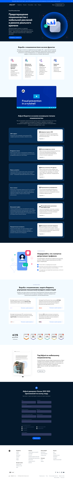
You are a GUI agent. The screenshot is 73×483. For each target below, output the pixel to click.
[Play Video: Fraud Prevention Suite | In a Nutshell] (36, 96)
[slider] (34, 107)
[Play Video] (18, 107)
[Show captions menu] (49, 107)
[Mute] (51, 107)
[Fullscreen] (55, 107)
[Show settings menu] (53, 107)
